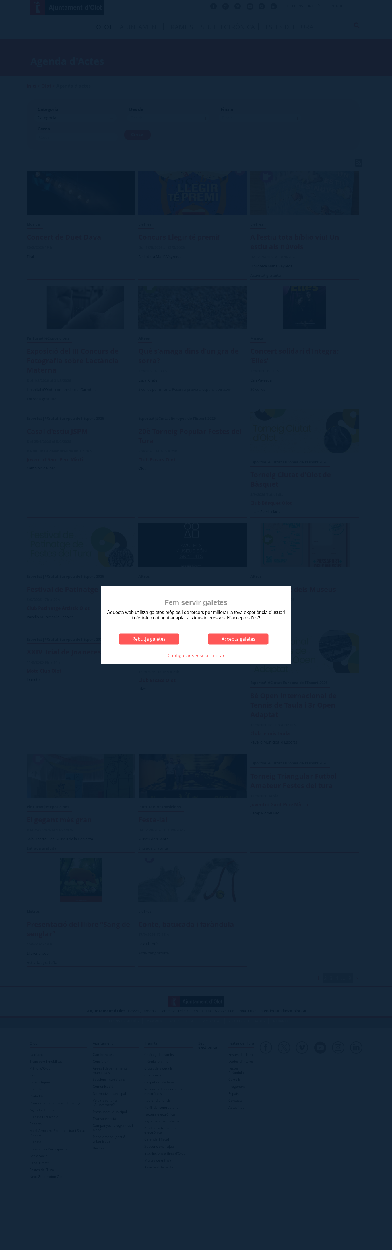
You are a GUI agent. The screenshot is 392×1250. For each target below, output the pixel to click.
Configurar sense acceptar (196, 655)
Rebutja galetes (149, 639)
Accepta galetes (238, 639)
